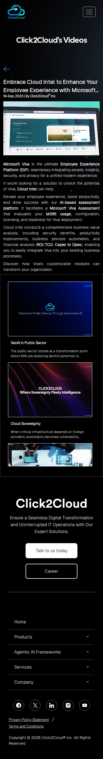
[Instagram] (68, 705)
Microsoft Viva (16, 164)
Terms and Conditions (26, 726)
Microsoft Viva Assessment (75, 208)
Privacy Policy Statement (29, 720)
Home (20, 622)
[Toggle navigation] (89, 12)
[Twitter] (35, 705)
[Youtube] (84, 705)
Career (51, 571)
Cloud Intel (27, 189)
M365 (51, 214)
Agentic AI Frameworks (37, 652)
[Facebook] (18, 705)
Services (23, 667)
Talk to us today (51, 550)
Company (23, 682)
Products (23, 637)
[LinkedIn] (51, 705)
